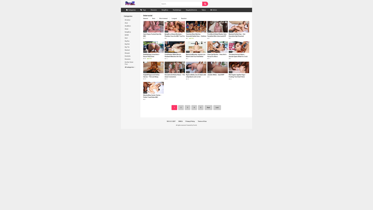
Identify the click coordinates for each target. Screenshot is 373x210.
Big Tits (127, 47)
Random (184, 18)
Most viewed (163, 18)
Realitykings (177, 10)
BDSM (127, 35)
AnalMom (128, 26)
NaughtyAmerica (191, 10)
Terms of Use (202, 121)
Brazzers (154, 10)
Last (217, 107)
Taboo (204, 10)
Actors (214, 10)
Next (208, 107)
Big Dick (127, 44)
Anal (126, 23)
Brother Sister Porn (129, 63)
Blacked (127, 50)
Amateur (127, 20)
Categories (132, 10)
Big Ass (127, 41)
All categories (129, 67)
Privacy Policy (190, 121)
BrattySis (127, 56)
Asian (126, 29)
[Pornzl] (130, 4)
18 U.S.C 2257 (171, 121)
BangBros (165, 10)
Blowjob (127, 53)
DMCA (180, 121)
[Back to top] (366, 204)
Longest (174, 18)
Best (126, 38)
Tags (144, 10)
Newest (145, 18)
